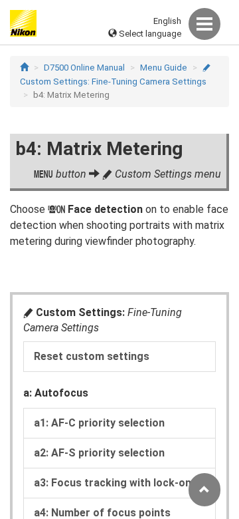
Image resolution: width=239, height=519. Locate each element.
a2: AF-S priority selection (99, 452)
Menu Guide (163, 68)
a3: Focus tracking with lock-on (112, 482)
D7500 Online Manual (84, 68)
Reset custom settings (91, 356)
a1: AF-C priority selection (99, 423)
